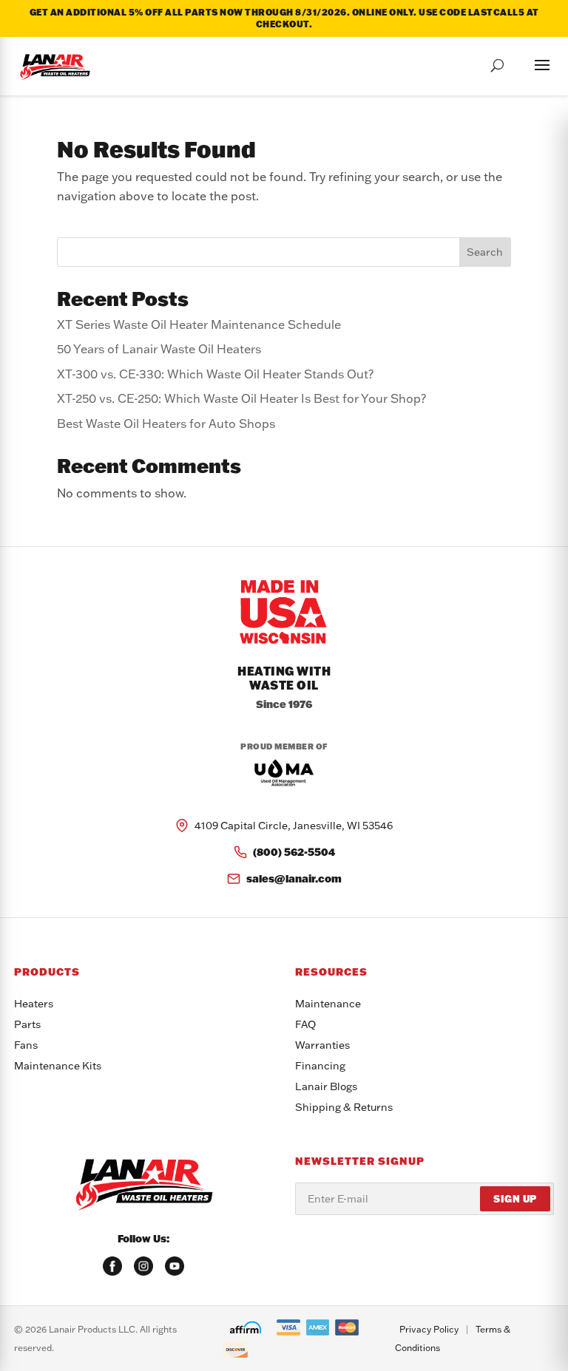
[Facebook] (112, 1266)
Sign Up (515, 1199)
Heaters (33, 1003)
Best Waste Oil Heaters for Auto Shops (166, 423)
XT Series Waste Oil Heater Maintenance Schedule (199, 324)
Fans (26, 1045)
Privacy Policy (429, 1329)
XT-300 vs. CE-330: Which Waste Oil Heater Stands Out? (215, 374)
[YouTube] (174, 1266)
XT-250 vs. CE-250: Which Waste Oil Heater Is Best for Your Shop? (241, 398)
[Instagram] (143, 1266)
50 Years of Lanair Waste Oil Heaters (159, 348)
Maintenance (328, 1003)
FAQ (305, 1024)
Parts (27, 1024)
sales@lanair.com (294, 878)
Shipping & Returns (344, 1107)
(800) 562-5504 (294, 852)
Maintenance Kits (57, 1065)
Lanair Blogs (326, 1086)
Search (485, 252)
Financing (320, 1065)
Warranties (322, 1045)
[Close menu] (527, 63)
